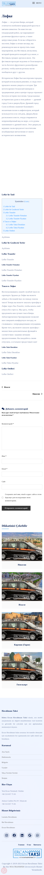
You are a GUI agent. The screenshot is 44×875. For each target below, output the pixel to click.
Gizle (27, 201)
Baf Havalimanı (7, 822)
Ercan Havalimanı (8, 827)
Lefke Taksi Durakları (15, 225)
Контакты (37, 845)
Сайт (4, 482)
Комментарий (8, 424)
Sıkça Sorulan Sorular (10, 773)
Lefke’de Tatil (9, 206)
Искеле (7, 387)
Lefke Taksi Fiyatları (15, 228)
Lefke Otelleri (9, 231)
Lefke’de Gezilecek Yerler (13, 210)
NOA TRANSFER (17, 867)
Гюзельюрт (22, 684)
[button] (37, 3)
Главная (21, 845)
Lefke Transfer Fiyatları (16, 219)
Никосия (36, 394)
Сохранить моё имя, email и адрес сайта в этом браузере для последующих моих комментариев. (23, 497)
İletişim (4, 778)
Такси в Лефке (9, 222)
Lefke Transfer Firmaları (16, 216)
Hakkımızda (6, 757)
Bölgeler (5, 762)
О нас (29, 845)
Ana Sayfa (5, 752)
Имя (4, 456)
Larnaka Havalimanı (9, 817)
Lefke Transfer (9, 213)
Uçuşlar (4, 768)
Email (4, 469)
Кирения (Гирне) (22, 645)
